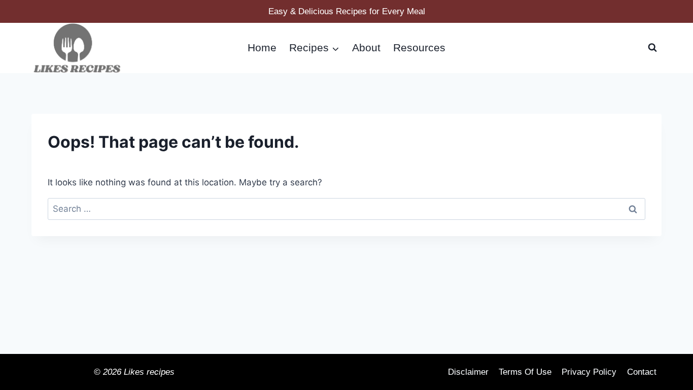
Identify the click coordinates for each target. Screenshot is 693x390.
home (262, 47)
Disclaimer (468, 372)
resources (419, 47)
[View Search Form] (652, 48)
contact (641, 372)
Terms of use (525, 372)
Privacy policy (589, 372)
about (366, 47)
